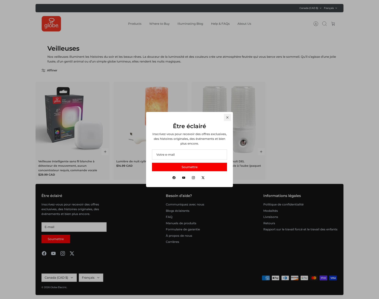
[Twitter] (203, 177)
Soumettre (190, 167)
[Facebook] (174, 177)
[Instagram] (193, 177)
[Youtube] (184, 177)
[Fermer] (227, 117)
